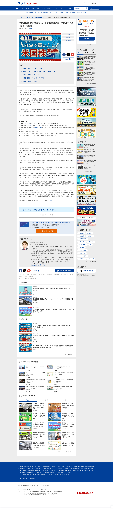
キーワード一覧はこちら (89, 261)
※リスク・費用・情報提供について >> (29, 278)
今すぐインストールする (46, 231)
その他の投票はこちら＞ (90, 45)
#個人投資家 (82, 241)
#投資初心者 (82, 253)
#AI (35, 12)
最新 (27, 8)
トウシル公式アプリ (92, 3)
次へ (53, 215)
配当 (38, 8)
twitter (68, 54)
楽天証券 (27, 124)
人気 (22, 8)
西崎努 (30, 28)
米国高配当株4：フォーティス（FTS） (34, 78)
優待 (43, 8)
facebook (64, 54)
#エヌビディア (82, 250)
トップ (17, 8)
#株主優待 (91, 259)
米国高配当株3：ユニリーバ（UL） (33, 75)
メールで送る (72, 54)
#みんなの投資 (82, 256)
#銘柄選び (68, 40)
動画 (33, 8)
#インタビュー (82, 244)
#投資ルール (82, 259)
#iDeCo (67, 12)
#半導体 (40, 12)
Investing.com (38, 127)
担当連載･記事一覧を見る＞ (38, 265)
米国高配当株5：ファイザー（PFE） (33, 81)
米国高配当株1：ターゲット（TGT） (33, 68)
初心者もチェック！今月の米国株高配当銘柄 (32, 17)
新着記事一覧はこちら (90, 171)
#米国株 (61, 12)
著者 (70, 8)
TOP (18, 17)
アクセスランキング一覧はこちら (65, 451)
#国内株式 (81, 233)
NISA (48, 8)
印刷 (66, 59)
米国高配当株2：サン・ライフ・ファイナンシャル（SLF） (39, 71)
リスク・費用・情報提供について (26, 478)
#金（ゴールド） (54, 12)
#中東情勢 (45, 12)
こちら (51, 200)
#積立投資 (81, 247)
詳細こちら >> (29, 276)
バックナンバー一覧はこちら (66, 354)
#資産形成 (81, 236)
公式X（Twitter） (88, 271)
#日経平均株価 (29, 12)
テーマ (55, 8)
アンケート (63, 8)
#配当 (68, 34)
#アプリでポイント (81, 12)
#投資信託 (72, 12)
